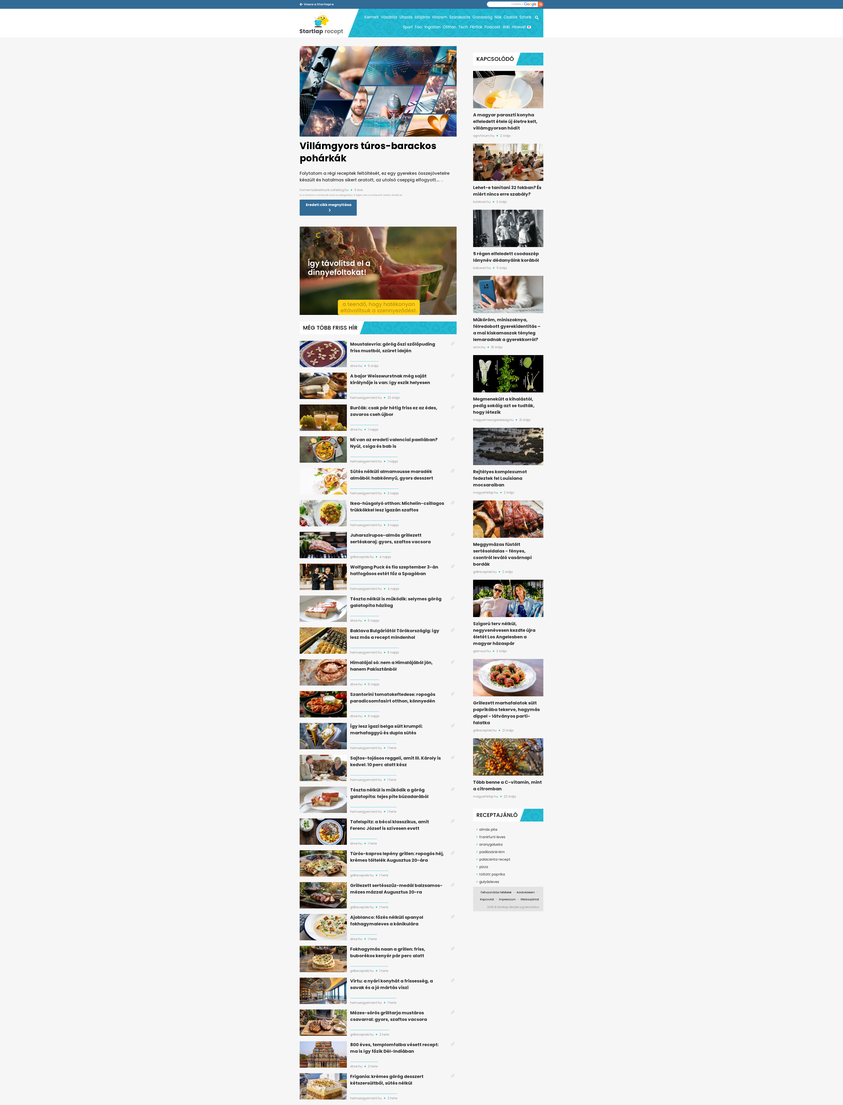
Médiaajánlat (530, 899)
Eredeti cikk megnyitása (328, 204)
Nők (498, 17)
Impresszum (507, 899)
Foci (418, 27)
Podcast (492, 27)
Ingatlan (433, 27)
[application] (378, 271)
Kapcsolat (487, 899)
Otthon (449, 27)
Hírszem (439, 17)
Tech (463, 27)
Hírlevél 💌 (521, 27)
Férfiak (476, 27)
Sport (408, 27)
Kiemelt (371, 17)
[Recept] (324, 23)
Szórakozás (459, 17)
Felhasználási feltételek (496, 892)
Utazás (406, 17)
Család (510, 17)
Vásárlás (389, 17)
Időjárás (422, 17)
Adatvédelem (526, 892)
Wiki (506, 27)
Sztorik (525, 17)
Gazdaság (482, 17)
